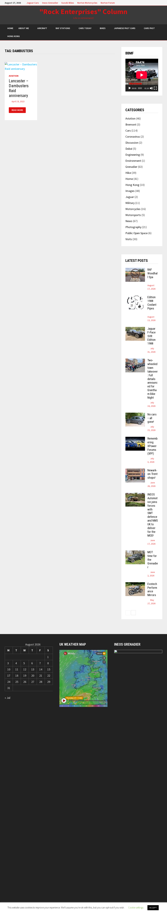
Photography (133, 227)
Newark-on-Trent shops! (152, 474)
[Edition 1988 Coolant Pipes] (135, 297)
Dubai (128, 148)
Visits (128, 239)
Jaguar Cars (33, 2)
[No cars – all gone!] (135, 415)
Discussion (131, 142)
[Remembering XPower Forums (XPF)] (135, 439)
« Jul (7, 698)
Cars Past (149, 28)
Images (130, 191)
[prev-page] (127, 612)
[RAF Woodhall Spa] (135, 270)
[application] (141, 75)
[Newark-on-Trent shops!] (135, 471)
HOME (10, 28)
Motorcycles (132, 209)
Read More (18, 110)
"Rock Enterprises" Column (83, 11)
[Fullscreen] (155, 88)
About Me (23, 28)
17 (8, 675)
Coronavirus (132, 136)
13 (32, 669)
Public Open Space (136, 233)
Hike (128, 173)
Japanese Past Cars (124, 28)
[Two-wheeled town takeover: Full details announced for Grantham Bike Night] (135, 361)
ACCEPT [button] (153, 907)
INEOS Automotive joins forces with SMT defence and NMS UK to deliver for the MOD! (152, 515)
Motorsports (133, 215)
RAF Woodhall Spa (152, 273)
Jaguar (129, 197)
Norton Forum (108, 2)
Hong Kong (13, 36)
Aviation (13, 75)
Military (130, 203)
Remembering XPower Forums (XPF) (152, 446)
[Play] (129, 88)
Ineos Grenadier (50, 2)
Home (129, 179)
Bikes (103, 28)
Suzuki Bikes (67, 2)
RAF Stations (63, 28)
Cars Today (85, 28)
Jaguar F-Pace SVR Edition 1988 (151, 336)
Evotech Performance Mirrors (152, 589)
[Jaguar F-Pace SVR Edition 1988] (135, 329)
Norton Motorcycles (87, 2)
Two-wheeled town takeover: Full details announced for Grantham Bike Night (152, 379)
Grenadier (131, 167)
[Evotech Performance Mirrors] (135, 584)
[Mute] (151, 88)
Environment (133, 161)
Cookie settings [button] (135, 907)
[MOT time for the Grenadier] (135, 552)
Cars (128, 130)
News (128, 221)
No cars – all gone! (152, 418)
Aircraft (42, 28)
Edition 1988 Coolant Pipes (151, 302)
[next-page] (133, 612)
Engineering (132, 155)
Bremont (130, 124)
